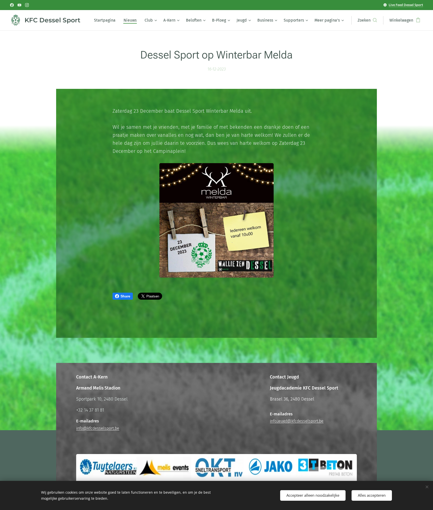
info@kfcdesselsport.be (97, 428)
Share (125, 296)
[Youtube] (19, 5)
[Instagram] (27, 5)
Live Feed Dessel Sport (406, 5)
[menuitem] (106, 20)
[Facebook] (12, 5)
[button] (367, 20)
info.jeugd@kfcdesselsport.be (296, 421)
